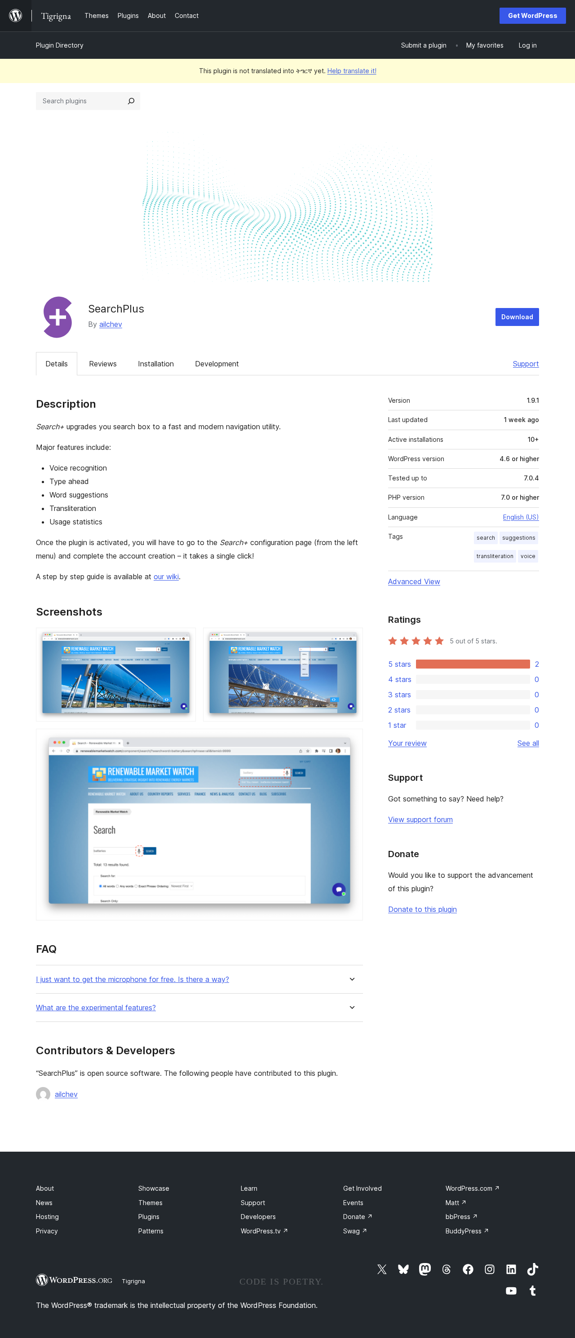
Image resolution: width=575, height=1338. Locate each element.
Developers (258, 1216)
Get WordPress (532, 15)
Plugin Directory (60, 45)
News (44, 1202)
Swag (355, 1231)
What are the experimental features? (96, 1007)
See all (528, 743)
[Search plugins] (131, 101)
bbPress (462, 1216)
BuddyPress (467, 1231)
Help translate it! (351, 71)
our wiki (166, 576)
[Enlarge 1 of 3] (183, 639)
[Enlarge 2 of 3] (350, 639)
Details (56, 363)
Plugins (148, 1216)
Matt (456, 1202)
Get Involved (362, 1188)
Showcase (153, 1188)
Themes (150, 1202)
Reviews (103, 363)
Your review (407, 743)
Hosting (47, 1216)
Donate (358, 1216)
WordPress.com (473, 1188)
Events (353, 1202)
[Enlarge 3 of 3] (350, 740)
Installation (156, 363)
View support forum (420, 819)
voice (528, 556)
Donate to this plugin (422, 909)
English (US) (521, 517)
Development (217, 363)
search (486, 537)
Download (517, 317)
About (45, 1188)
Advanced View (414, 581)
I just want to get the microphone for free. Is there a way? (132, 979)
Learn (249, 1188)
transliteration (495, 556)
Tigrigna (133, 1281)
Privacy (47, 1231)
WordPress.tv (264, 1231)
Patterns (151, 1231)
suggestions (518, 537)
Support (526, 363)
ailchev (110, 324)
